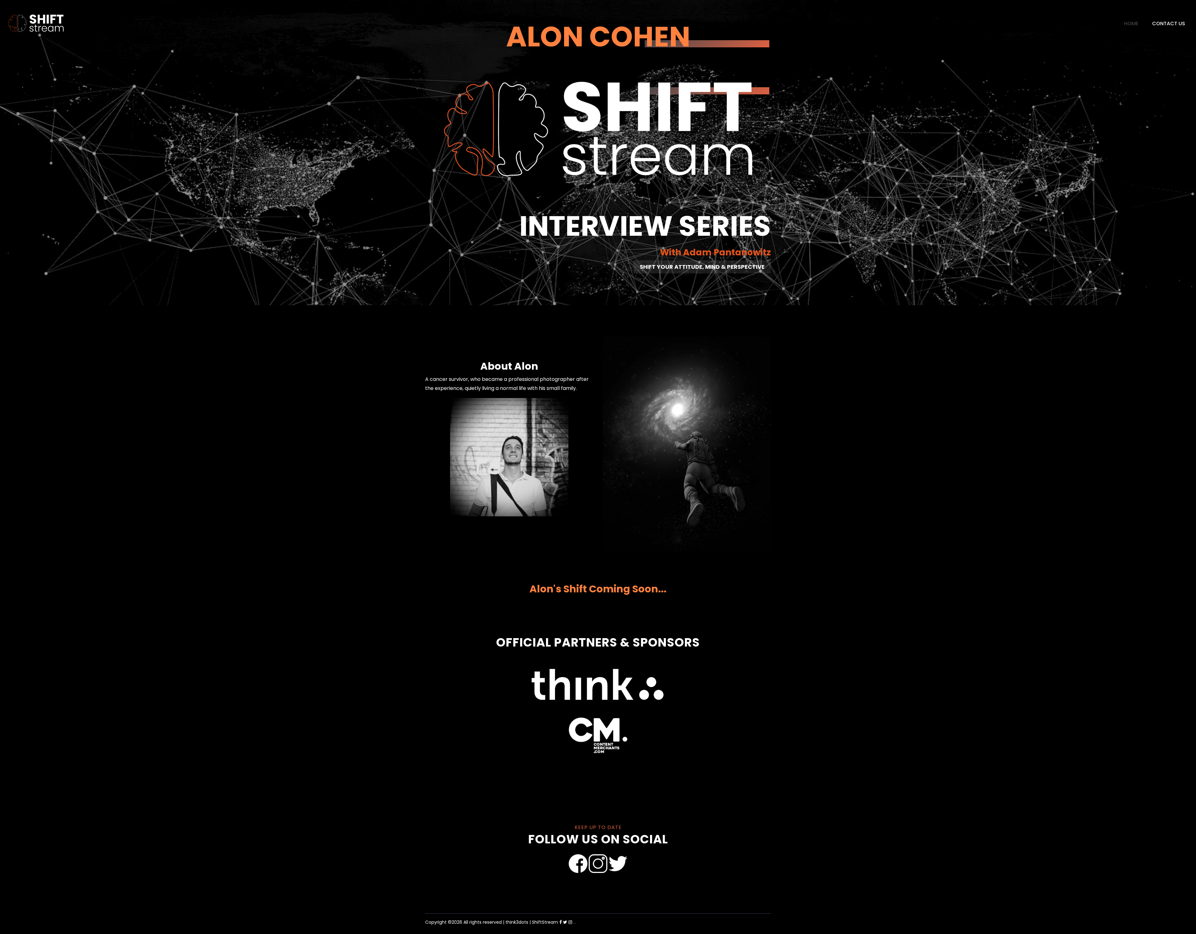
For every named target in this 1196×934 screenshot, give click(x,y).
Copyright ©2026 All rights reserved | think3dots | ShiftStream (491, 922)
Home (1131, 23)
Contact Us (1168, 23)
